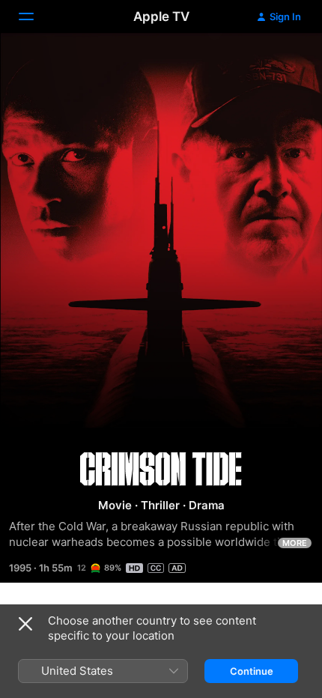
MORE (294, 543)
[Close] (25, 624)
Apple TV (161, 16)
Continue (251, 671)
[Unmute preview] (281, 62)
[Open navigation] (35, 16)
